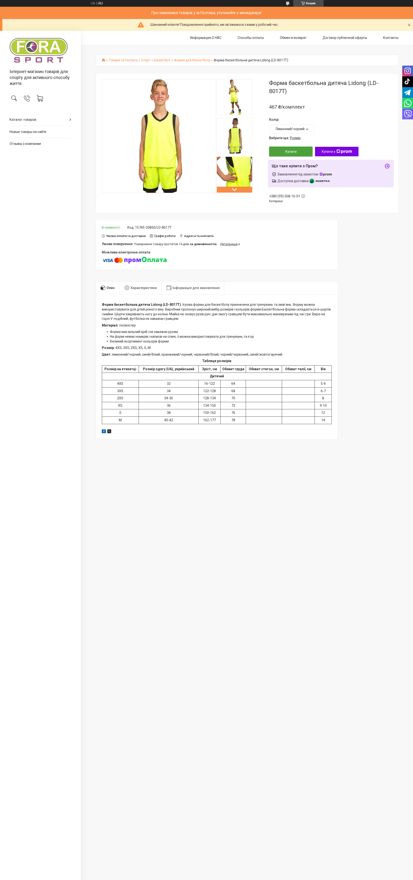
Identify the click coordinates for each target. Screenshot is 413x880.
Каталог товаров (23, 119)
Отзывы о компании (25, 144)
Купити (291, 151)
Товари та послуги (123, 60)
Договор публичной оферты (345, 38)
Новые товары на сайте (28, 132)
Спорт (145, 60)
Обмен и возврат (293, 38)
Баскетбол (162, 60)
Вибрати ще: (285, 138)
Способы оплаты (251, 38)
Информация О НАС (206, 38)
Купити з (328, 151)
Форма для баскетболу (192, 60)
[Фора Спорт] (40, 50)
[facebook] (104, 432)
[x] (109, 432)
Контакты (390, 38)
